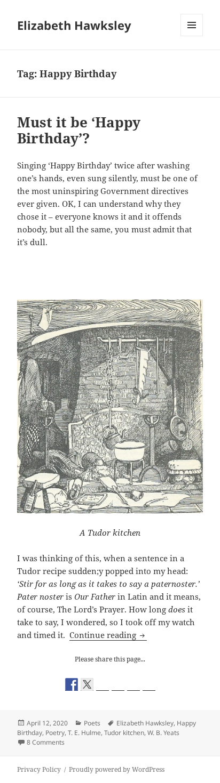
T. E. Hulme (84, 732)
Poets (92, 723)
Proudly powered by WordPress (116, 769)
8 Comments (46, 742)
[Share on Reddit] (102, 684)
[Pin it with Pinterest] (118, 684)
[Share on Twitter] (87, 684)
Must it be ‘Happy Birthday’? (78, 130)
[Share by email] (149, 684)
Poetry (55, 732)
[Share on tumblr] (133, 684)
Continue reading (108, 634)
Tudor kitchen (124, 732)
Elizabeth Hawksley (74, 25)
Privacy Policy (39, 769)
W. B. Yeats (163, 732)
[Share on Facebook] (71, 684)
